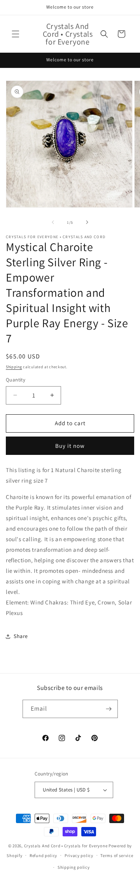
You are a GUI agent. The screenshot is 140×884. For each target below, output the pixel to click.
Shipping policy (74, 867)
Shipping (14, 366)
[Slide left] (52, 222)
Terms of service (116, 855)
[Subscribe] (108, 709)
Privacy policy (79, 855)
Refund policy (43, 855)
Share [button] (21, 636)
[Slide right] (87, 222)
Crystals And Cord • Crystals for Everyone (66, 845)
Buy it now (70, 445)
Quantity (15, 379)
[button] (15, 34)
